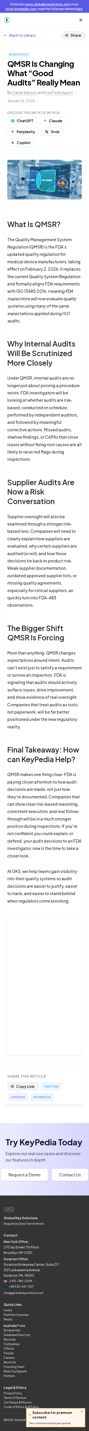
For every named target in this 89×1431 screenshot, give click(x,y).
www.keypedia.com (21, 9)
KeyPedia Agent (59, 92)
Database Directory (17, 1335)
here (79, 9)
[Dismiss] (82, 1411)
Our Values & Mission (18, 1402)
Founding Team (14, 1367)
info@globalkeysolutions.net (23, 1293)
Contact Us (70, 1174)
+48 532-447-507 (21, 1286)
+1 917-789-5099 (20, 1281)
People (9, 1353)
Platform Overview (16, 1315)
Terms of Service (15, 1398)
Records (10, 1339)
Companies (12, 1344)
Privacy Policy (13, 1393)
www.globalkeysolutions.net (47, 4)
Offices (9, 1348)
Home (8, 1310)
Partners (9, 1376)
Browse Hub (12, 1330)
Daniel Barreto (25, 92)
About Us (10, 1362)
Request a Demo (24, 1174)
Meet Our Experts (15, 1371)
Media (8, 1319)
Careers (9, 1357)
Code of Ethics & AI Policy (21, 1407)
